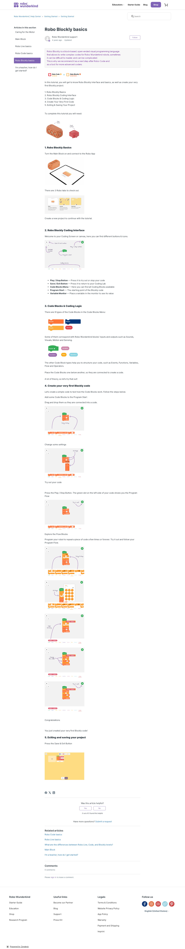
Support (57, 914)
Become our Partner (63, 902)
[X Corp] (50, 793)
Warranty (102, 920)
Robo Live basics (23, 46)
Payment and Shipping (108, 925)
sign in (53, 877)
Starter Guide (134, 5)
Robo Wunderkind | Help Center (27, 16)
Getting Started (50, 16)
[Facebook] (46, 793)
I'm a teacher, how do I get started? (26, 69)
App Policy (103, 914)
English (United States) (156, 911)
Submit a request (103, 821)
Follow (134, 37)
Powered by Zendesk (19, 946)
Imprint (101, 931)
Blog (145, 5)
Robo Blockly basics (24, 60)
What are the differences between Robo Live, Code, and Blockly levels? (79, 844)
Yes (85, 808)
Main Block (20, 39)
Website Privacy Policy (108, 908)
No (99, 808)
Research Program (18, 920)
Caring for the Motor (25, 32)
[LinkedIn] (54, 793)
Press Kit (57, 920)
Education (14, 908)
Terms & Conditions (107, 902)
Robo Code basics (24, 53)
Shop (155, 5)
